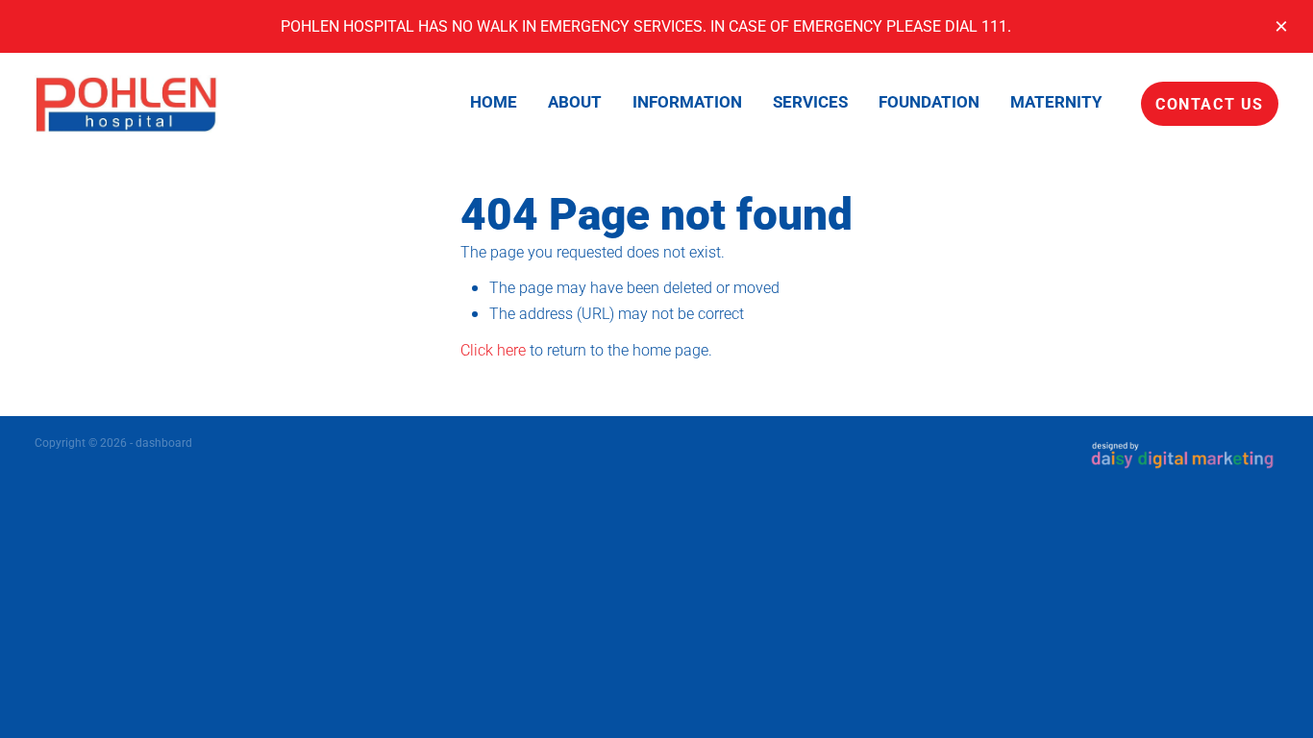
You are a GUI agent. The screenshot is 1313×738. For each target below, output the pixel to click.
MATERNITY (1056, 101)
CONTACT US (1209, 103)
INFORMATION (687, 101)
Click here (493, 349)
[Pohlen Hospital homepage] (159, 104)
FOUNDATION (929, 101)
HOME (493, 101)
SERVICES (810, 101)
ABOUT (575, 101)
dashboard (164, 442)
